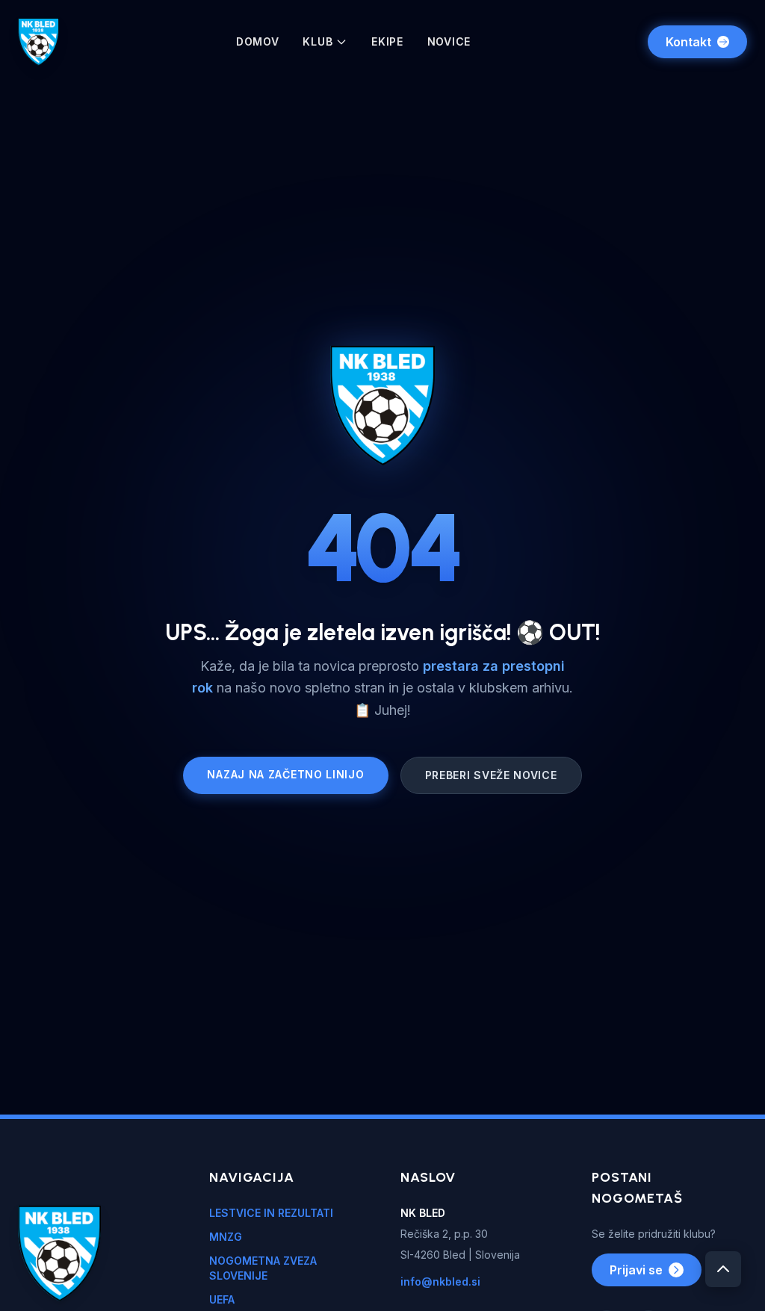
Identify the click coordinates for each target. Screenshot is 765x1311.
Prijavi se (636, 1269)
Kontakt (688, 41)
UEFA (222, 1299)
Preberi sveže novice (491, 775)
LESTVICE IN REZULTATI (271, 1212)
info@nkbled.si (440, 1281)
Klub (317, 41)
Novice (449, 41)
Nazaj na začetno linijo (285, 774)
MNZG (225, 1236)
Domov (257, 41)
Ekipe (387, 41)
